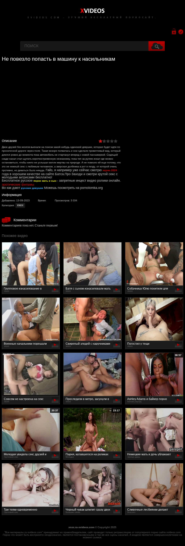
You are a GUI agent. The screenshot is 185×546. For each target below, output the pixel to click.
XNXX (20, 205)
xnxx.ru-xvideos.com (81, 527)
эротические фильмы (18, 184)
